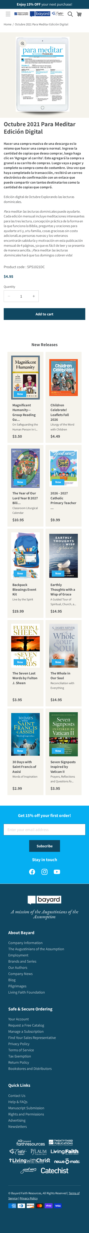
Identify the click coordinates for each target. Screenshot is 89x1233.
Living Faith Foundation (26, 992)
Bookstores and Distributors (30, 1068)
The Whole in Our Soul (60, 675)
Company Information (25, 942)
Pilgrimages (17, 986)
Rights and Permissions (26, 1114)
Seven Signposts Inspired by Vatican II (63, 767)
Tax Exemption (19, 1056)
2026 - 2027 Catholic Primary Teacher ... (63, 500)
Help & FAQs (17, 1101)
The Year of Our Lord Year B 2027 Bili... (25, 498)
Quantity (9, 286)
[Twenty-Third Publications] (61, 1144)
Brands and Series (22, 961)
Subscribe (45, 846)
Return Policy (18, 1062)
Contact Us (16, 1095)
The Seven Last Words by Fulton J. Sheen (24, 678)
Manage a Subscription (26, 1031)
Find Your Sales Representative (32, 1037)
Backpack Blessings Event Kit (24, 589)
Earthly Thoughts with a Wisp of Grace (63, 589)
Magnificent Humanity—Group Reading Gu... (24, 412)
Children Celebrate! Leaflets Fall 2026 (60, 412)
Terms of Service (21, 1050)
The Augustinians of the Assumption (36, 949)
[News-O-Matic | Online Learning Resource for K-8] (67, 1162)
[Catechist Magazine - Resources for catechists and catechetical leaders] (55, 1171)
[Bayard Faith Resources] (30, 1144)
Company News (20, 973)
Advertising (16, 1120)
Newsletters (17, 1126)
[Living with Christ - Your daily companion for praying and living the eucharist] (29, 1162)
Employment (18, 955)
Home (7, 24)
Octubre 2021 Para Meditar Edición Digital (41, 24)
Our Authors (17, 967)
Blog (12, 979)
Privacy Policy (18, 1043)
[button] (8, 14)
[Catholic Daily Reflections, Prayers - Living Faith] (65, 1153)
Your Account (18, 1019)
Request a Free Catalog (26, 1025)
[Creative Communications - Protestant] (18, 1153)
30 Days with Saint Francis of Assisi (24, 767)
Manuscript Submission (26, 1108)
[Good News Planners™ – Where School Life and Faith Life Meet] (28, 1171)
